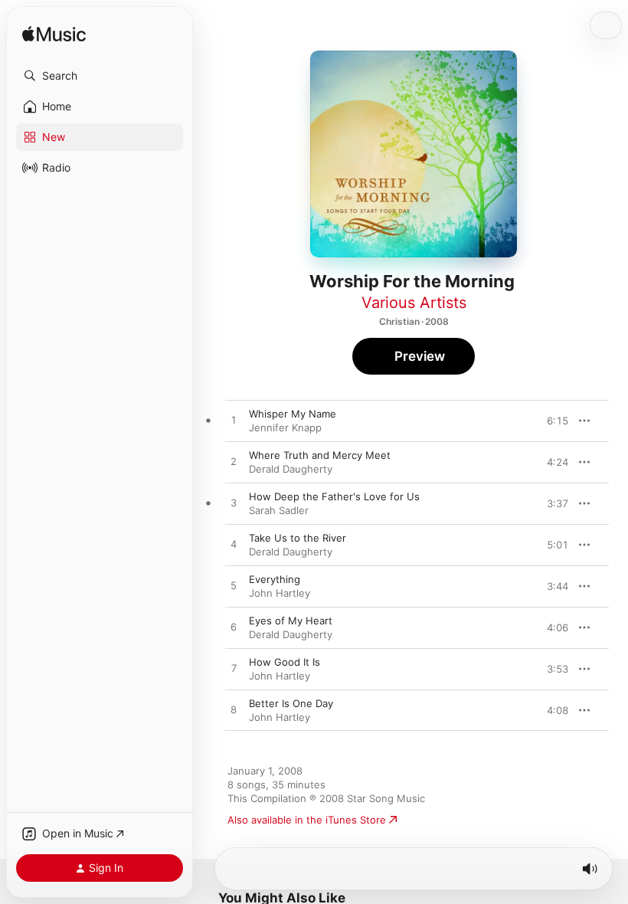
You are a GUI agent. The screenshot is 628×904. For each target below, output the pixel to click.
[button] (99, 76)
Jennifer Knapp (285, 427)
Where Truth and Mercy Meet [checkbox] (320, 455)
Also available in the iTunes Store (306, 820)
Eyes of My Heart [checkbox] (290, 620)
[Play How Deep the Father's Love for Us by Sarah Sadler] (233, 503)
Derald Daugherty (290, 469)
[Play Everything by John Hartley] (233, 586)
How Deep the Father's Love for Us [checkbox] (334, 496)
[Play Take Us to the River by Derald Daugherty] (233, 545)
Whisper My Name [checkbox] (292, 414)
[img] (54, 35)
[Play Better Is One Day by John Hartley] (233, 710)
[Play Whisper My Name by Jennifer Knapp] (233, 420)
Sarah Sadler (279, 510)
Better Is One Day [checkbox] (291, 703)
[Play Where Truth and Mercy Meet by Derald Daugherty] (233, 462)
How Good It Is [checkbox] (284, 662)
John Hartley (279, 593)
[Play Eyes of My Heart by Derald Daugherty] (233, 627)
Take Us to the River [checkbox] (297, 538)
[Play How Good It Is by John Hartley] (233, 669)
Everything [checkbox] (274, 579)
